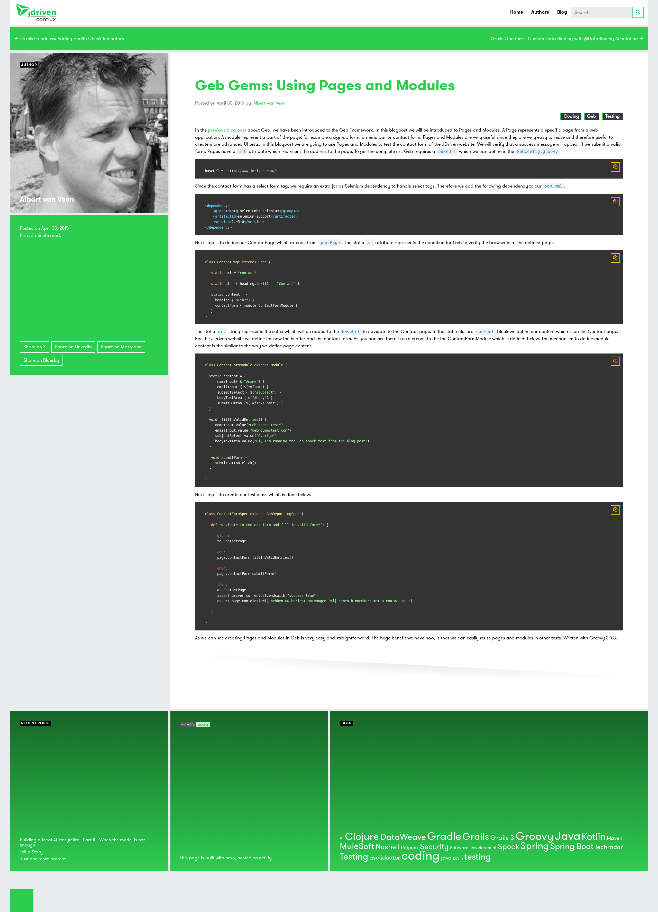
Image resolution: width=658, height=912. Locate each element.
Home (516, 12)
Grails (475, 836)
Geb (591, 116)
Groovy (534, 836)
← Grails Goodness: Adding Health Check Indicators (69, 38)
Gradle (444, 836)
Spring (534, 846)
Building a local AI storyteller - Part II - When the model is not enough (82, 842)
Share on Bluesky (41, 360)
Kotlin (594, 836)
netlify (265, 858)
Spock (508, 847)
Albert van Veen (269, 103)
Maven (614, 838)
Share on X (34, 347)
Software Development (473, 847)
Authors (540, 12)
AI (342, 838)
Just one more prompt (43, 859)
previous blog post (227, 130)
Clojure (362, 836)
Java (567, 836)
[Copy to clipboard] (615, 167)
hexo (230, 858)
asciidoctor (384, 858)
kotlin (458, 858)
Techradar (609, 847)
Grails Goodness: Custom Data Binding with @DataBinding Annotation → (567, 38)
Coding (571, 116)
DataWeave (403, 837)
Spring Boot (571, 846)
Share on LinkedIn (73, 347)
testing (477, 857)
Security (434, 847)
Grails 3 (502, 837)
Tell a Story (31, 852)
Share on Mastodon (121, 347)
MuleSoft (357, 846)
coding (420, 856)
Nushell (388, 847)
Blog (562, 12)
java (446, 858)
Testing (612, 116)
